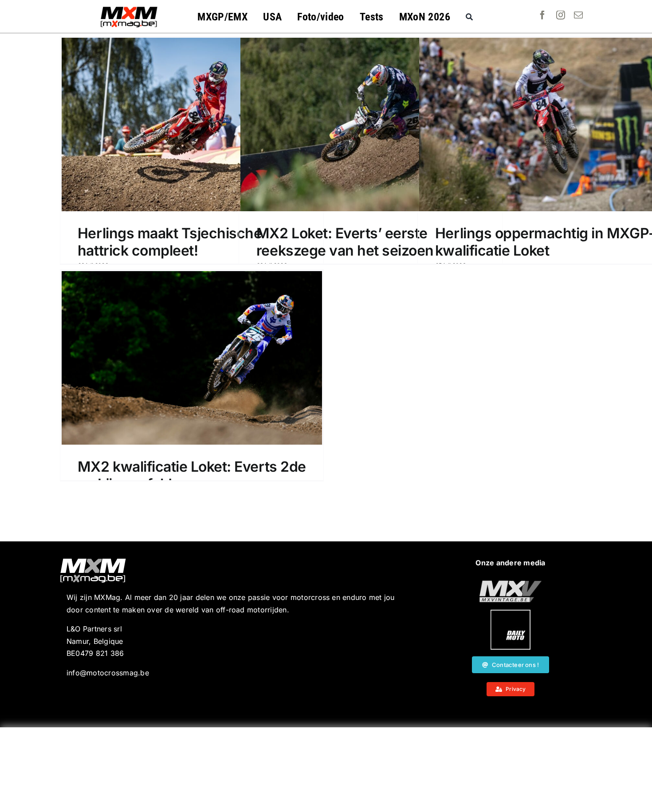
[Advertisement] (326, 756)
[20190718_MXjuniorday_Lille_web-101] (510, 584)
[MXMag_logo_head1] (129, 8)
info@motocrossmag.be (108, 672)
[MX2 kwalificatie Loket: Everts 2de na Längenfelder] (192, 358)
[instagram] (560, 15)
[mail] (578, 15)
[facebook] (542, 15)
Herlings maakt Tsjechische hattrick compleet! (170, 242)
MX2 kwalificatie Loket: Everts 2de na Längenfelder (192, 475)
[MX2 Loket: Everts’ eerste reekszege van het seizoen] (370, 124)
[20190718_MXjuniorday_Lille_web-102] (510, 613)
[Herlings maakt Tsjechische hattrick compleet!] (192, 124)
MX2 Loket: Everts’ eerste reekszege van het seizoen (345, 242)
